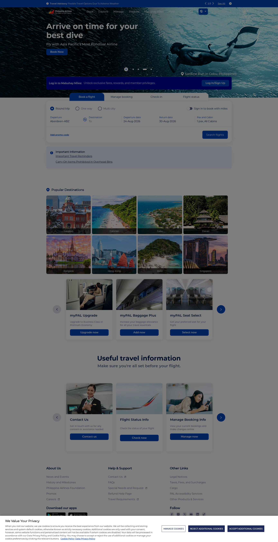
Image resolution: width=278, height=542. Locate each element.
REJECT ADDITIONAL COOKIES (206, 528)
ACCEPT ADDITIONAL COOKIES (246, 528)
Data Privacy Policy (85, 538)
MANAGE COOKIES (173, 528)
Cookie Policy (67, 538)
